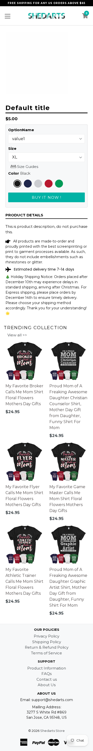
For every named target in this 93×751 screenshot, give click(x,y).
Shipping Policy (46, 641)
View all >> (17, 335)
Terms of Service (46, 653)
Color (19, 173)
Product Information (46, 668)
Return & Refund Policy (46, 647)
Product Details (24, 215)
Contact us (46, 679)
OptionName (21, 129)
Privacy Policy (46, 636)
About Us (47, 684)
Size (12, 148)
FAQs (46, 673)
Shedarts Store (52, 731)
